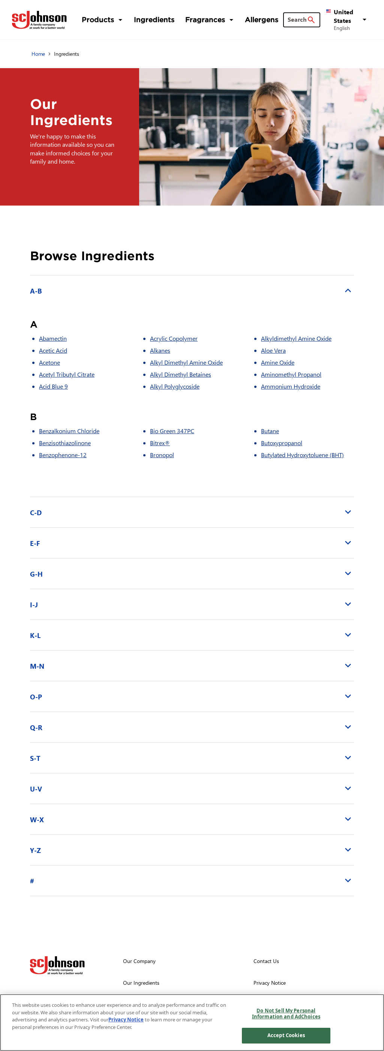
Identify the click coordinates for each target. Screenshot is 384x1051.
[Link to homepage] (39, 20)
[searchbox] (297, 19)
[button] (347, 19)
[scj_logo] (57, 965)
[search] (311, 19)
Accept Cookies (286, 1035)
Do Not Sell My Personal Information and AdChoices (286, 1013)
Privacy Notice (126, 1019)
